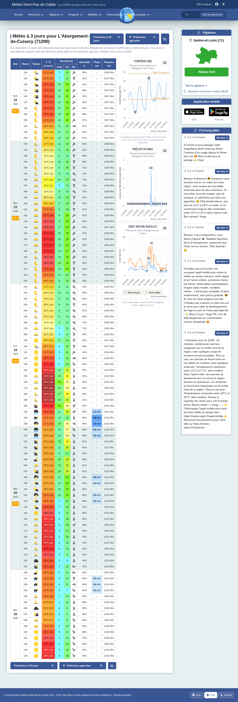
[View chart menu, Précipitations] (164, 150)
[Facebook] (216, 4)
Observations (115, 14)
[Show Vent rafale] (152, 292)
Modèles (93, 14)
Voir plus (221, 138)
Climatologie (138, 14)
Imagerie (74, 14)
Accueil (18, 14)
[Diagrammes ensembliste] (165, 38)
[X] (223, 4)
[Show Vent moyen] (132, 292)
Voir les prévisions (212, 14)
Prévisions (34, 14)
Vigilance (54, 14)
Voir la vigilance (195, 85)
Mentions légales (122, 695)
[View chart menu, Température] (164, 62)
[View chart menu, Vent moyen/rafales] (164, 228)
